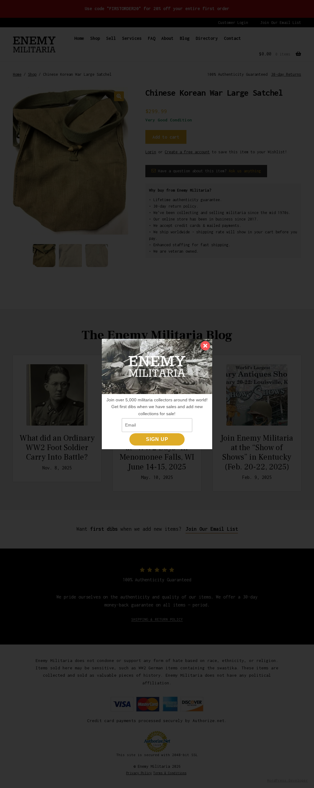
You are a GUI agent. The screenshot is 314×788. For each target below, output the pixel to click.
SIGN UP (157, 439)
